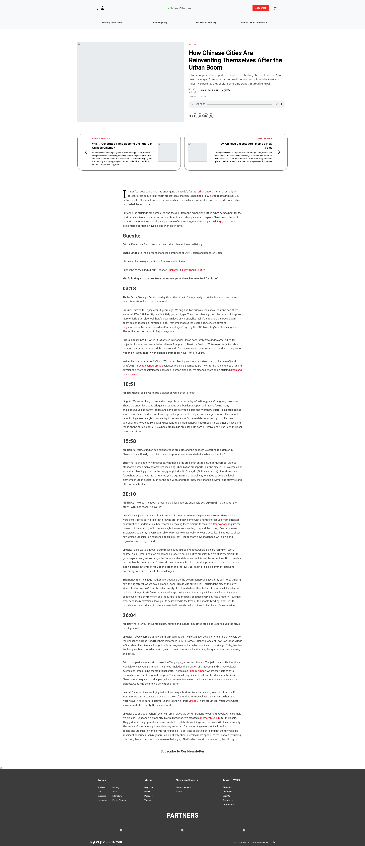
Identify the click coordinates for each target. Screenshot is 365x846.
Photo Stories (119, 800)
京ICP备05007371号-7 (267, 842)
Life (99, 791)
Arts (114, 791)
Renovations (220, 524)
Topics (101, 780)
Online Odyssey (159, 22)
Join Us (226, 796)
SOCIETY (193, 45)
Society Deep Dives (112, 22)
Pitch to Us (228, 800)
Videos (147, 800)
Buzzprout (174, 269)
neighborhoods (131, 327)
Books (147, 791)
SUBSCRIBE (260, 8)
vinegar (193, 700)
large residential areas (148, 365)
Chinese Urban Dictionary (253, 22)
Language (102, 800)
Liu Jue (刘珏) (223, 90)
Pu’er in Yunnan (197, 670)
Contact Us (228, 804)
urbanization (205, 191)
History (115, 787)
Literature (117, 796)
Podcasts (149, 796)
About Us (227, 787)
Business (102, 796)
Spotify (200, 269)
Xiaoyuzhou (188, 269)
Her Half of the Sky (206, 22)
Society (101, 787)
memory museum (210, 717)
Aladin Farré (207, 90)
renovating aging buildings (207, 221)
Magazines (149, 787)
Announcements (183, 787)
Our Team (227, 791)
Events (179, 791)
